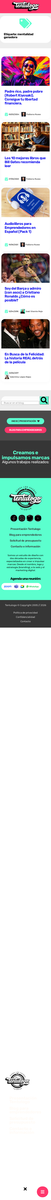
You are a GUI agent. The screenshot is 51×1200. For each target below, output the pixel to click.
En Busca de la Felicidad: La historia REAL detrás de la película (24, 358)
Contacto (25, 621)
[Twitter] (30, 518)
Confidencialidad (25, 617)
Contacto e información (25, 546)
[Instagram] (21, 518)
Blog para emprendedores (25, 534)
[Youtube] (38, 518)
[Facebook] (13, 518)
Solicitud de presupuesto (25, 540)
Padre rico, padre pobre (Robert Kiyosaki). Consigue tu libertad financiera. (24, 97)
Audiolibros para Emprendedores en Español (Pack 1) (20, 228)
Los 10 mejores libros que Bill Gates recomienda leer (25, 162)
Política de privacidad (25, 612)
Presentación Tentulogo (25, 529)
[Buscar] (44, 400)
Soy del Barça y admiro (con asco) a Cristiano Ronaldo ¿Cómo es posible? (23, 294)
